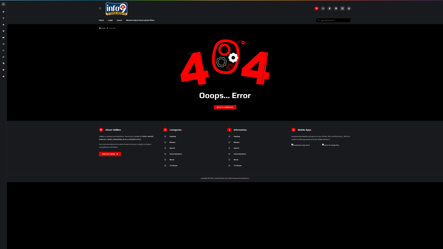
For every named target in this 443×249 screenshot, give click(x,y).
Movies (172, 142)
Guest (119, 20)
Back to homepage (225, 107)
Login (110, 20)
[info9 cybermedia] (116, 8)
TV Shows (174, 165)
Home (101, 20)
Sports (172, 148)
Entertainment (176, 154)
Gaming (173, 136)
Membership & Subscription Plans (140, 20)
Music (172, 160)
